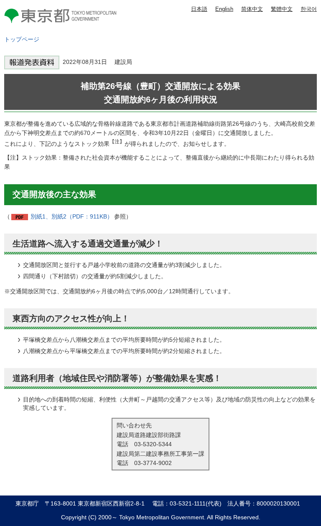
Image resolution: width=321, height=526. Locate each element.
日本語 (199, 9)
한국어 (309, 9)
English (224, 9)
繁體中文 (282, 9)
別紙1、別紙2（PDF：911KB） (72, 216)
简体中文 (252, 9)
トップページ (21, 39)
